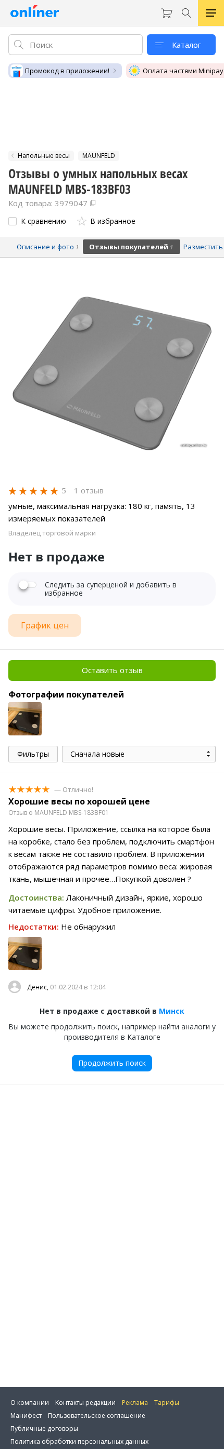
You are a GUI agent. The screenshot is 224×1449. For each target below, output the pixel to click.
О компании (29, 1402)
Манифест (26, 1415)
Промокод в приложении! (67, 70)
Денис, (37, 987)
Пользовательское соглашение (96, 1415)
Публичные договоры (44, 1428)
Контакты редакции (85, 1402)
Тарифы (166, 1402)
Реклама (135, 1402)
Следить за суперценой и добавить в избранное (111, 589)
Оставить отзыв (112, 670)
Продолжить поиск (112, 1063)
